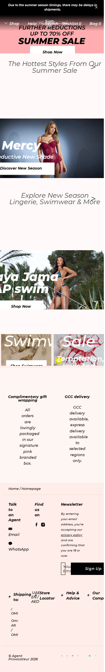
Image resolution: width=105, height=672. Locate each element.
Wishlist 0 (71, 23)
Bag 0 (95, 23)
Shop (14, 23)
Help (32, 23)
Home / (15, 489)
